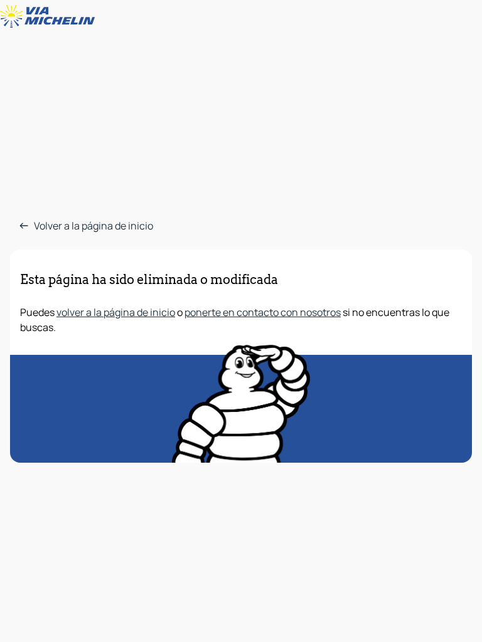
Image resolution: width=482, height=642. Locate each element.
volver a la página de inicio (115, 312)
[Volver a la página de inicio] (50, 16)
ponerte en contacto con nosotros (263, 312)
